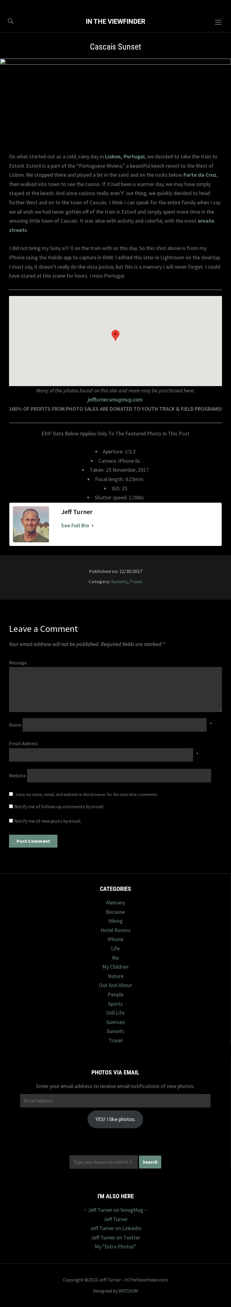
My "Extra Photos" (115, 1246)
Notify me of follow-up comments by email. (59, 806)
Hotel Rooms (115, 930)
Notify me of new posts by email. (48, 821)
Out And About (115, 985)
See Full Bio (75, 525)
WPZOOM (128, 1291)
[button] (115, 335)
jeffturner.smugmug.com (115, 399)
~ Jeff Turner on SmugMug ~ (115, 1209)
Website (17, 775)
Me (115, 957)
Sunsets (119, 581)
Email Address (23, 743)
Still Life (115, 1012)
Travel (136, 581)
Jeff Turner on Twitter (115, 1237)
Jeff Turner (115, 1219)
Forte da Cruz (200, 174)
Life (115, 948)
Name (15, 725)
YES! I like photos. (115, 1119)
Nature (115, 976)
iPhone (115, 939)
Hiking (115, 920)
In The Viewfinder (115, 21)
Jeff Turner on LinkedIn (115, 1228)
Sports (115, 1003)
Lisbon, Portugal (125, 156)
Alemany (115, 902)
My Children (115, 966)
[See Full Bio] (92, 525)
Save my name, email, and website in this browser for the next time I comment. (87, 794)
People (115, 994)
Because (115, 911)
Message (18, 663)
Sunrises (115, 1022)
